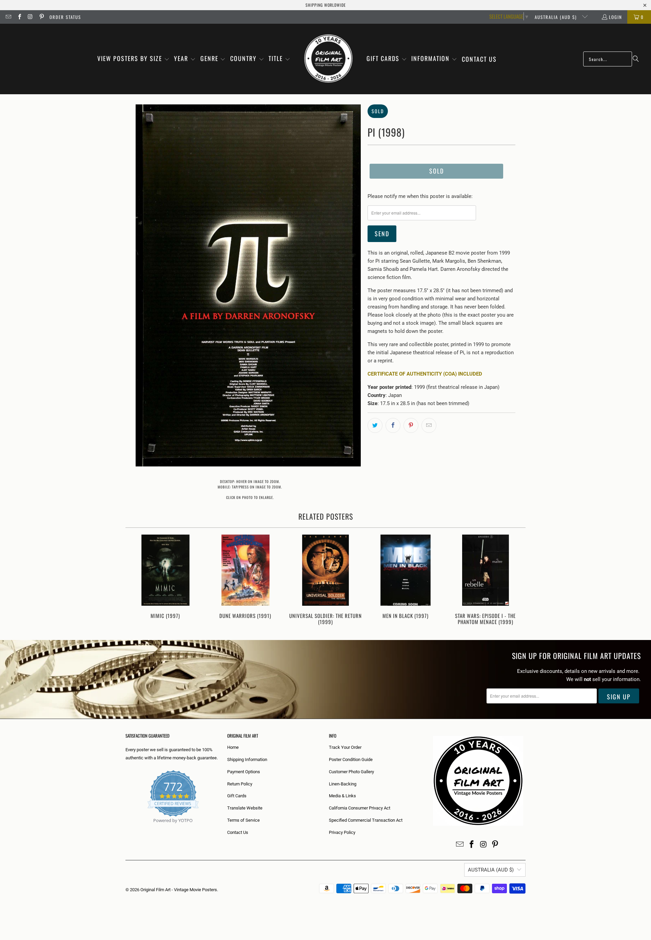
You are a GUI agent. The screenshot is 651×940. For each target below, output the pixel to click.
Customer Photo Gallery (351, 771)
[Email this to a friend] (428, 425)
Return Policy (239, 783)
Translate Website (244, 808)
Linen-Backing (342, 783)
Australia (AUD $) (556, 17)
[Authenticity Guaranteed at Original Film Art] (125, 828)
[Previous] (135, 580)
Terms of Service (243, 820)
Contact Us (237, 832)
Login (615, 17)
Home (233, 747)
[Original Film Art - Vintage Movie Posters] (328, 59)
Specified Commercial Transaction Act (365, 820)
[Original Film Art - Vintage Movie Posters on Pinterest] (41, 17)
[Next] (516, 580)
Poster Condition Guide (351, 759)
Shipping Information (247, 759)
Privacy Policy (342, 832)
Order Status (65, 17)
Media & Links (342, 795)
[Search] (635, 59)
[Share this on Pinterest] (410, 425)
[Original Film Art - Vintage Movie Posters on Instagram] (30, 17)
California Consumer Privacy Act (359, 808)
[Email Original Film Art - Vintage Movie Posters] (8, 17)
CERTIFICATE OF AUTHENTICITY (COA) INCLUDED (425, 374)
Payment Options (243, 771)
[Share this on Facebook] (393, 425)
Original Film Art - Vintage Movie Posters (178, 889)
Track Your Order (345, 747)
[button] (133, 59)
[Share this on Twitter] (375, 425)
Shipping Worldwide (325, 5)
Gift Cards (236, 795)
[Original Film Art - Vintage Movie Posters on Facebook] (19, 17)
